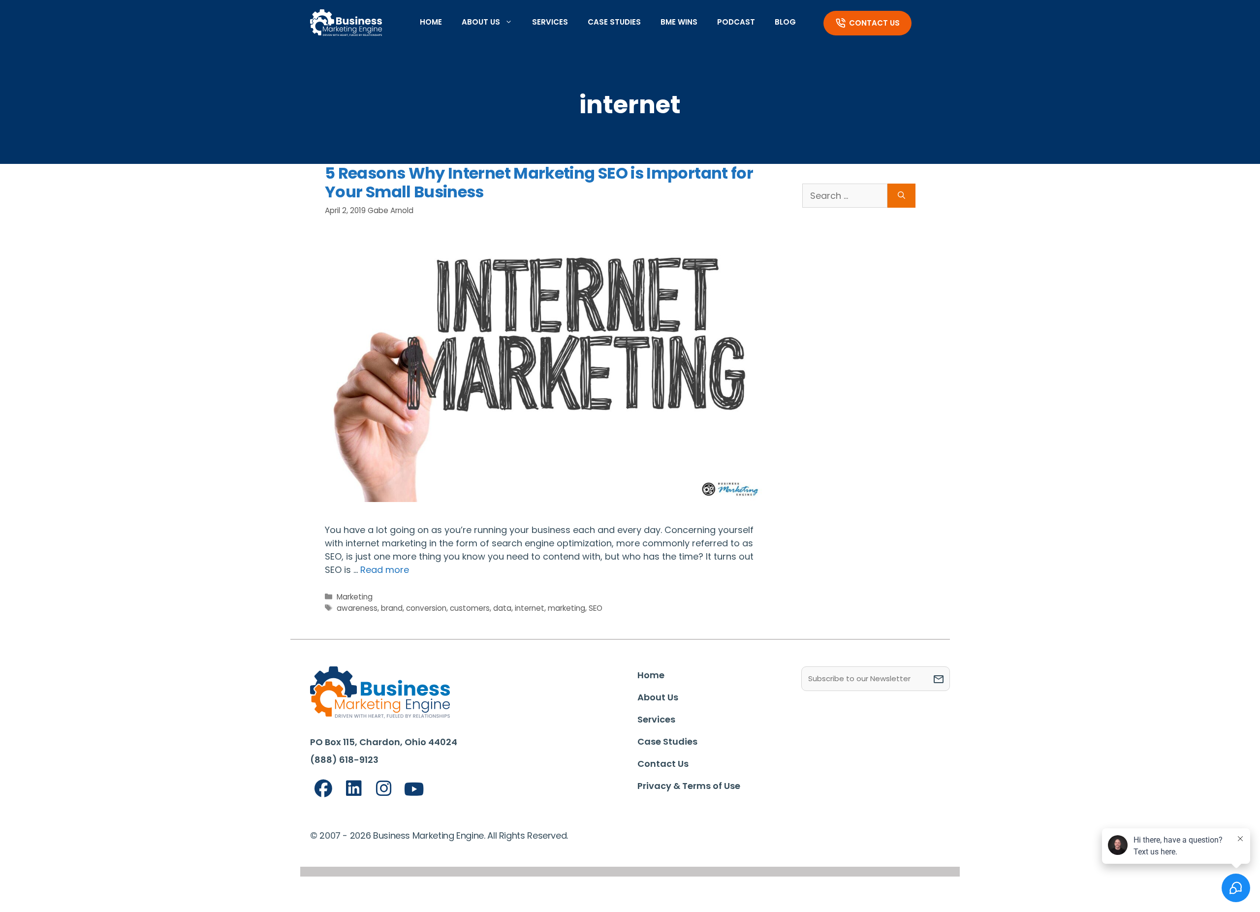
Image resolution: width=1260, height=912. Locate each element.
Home (431, 22)
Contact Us (874, 23)
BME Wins (679, 22)
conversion (426, 608)
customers (470, 608)
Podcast (736, 22)
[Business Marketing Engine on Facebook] (323, 788)
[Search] (901, 196)
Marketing (355, 597)
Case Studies (614, 22)
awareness (357, 608)
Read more (384, 570)
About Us (481, 22)
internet (529, 608)
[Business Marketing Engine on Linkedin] (354, 788)
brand (392, 608)
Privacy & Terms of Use (688, 786)
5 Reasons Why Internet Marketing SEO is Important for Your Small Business (539, 182)
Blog (785, 22)
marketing (566, 608)
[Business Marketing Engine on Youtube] (414, 789)
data (502, 608)
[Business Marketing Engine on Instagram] (384, 788)
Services (550, 22)
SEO (595, 608)
